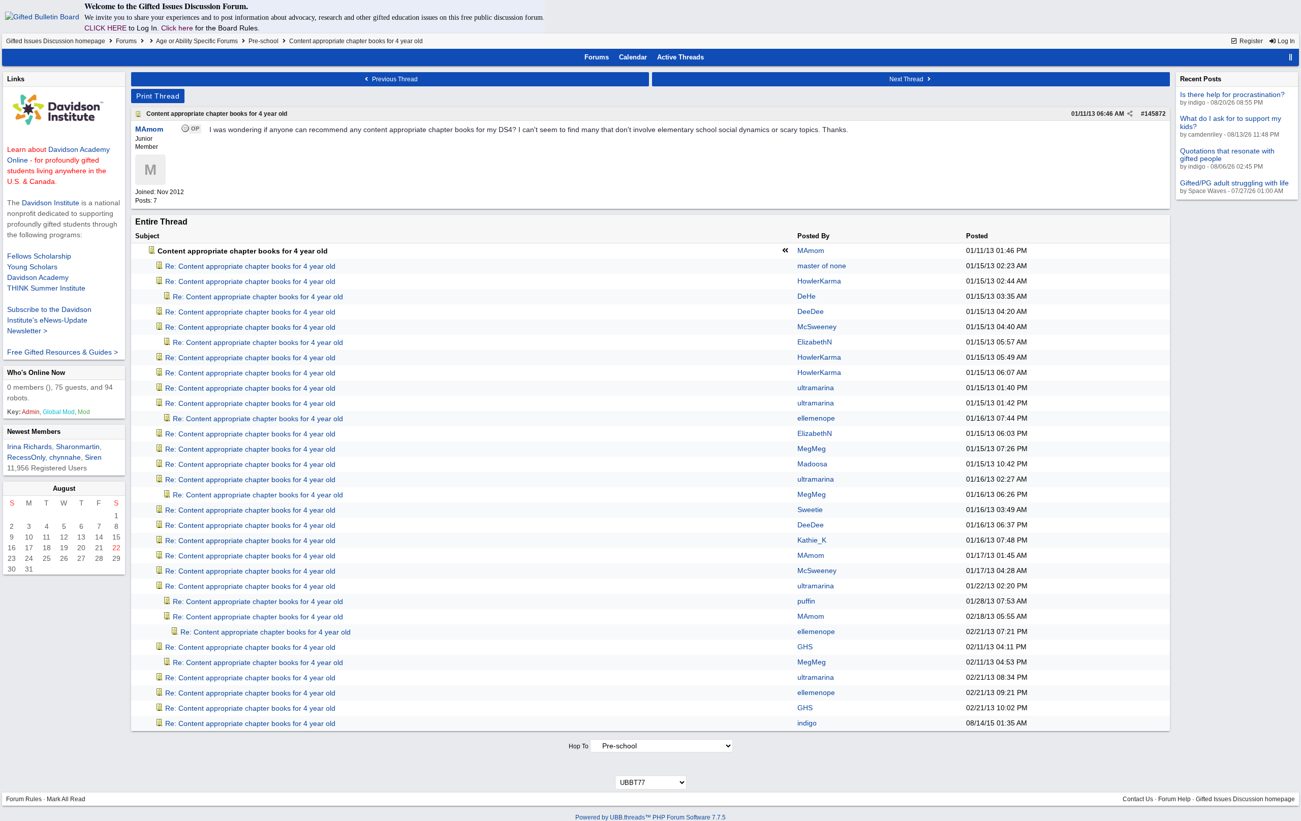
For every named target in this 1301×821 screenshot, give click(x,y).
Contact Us (1138, 799)
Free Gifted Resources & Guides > (62, 352)
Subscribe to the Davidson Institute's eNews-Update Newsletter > (49, 320)
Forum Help (1174, 799)
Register (1250, 41)
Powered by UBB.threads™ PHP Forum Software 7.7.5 (650, 817)
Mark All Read (66, 799)
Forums (126, 41)
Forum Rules (24, 799)
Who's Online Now (36, 372)
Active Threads (680, 57)
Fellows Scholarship (39, 256)
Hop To (578, 746)
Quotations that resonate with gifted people (1227, 155)
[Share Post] (1130, 114)
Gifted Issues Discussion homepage (55, 41)
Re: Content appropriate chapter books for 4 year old (250, 266)
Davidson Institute (50, 203)
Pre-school (263, 41)
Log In (1285, 41)
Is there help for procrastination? (1232, 94)
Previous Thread (394, 79)
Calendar (633, 57)
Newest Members (33, 431)
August (64, 488)
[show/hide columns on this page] (1290, 57)
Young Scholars (32, 267)
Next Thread (907, 79)
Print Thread (157, 96)
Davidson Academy (38, 277)
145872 (1155, 113)
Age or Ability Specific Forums (197, 41)
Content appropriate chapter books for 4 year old (216, 113)
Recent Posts (1200, 79)
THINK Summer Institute (46, 288)
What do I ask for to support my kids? (1230, 122)
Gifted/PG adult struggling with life (1234, 183)
